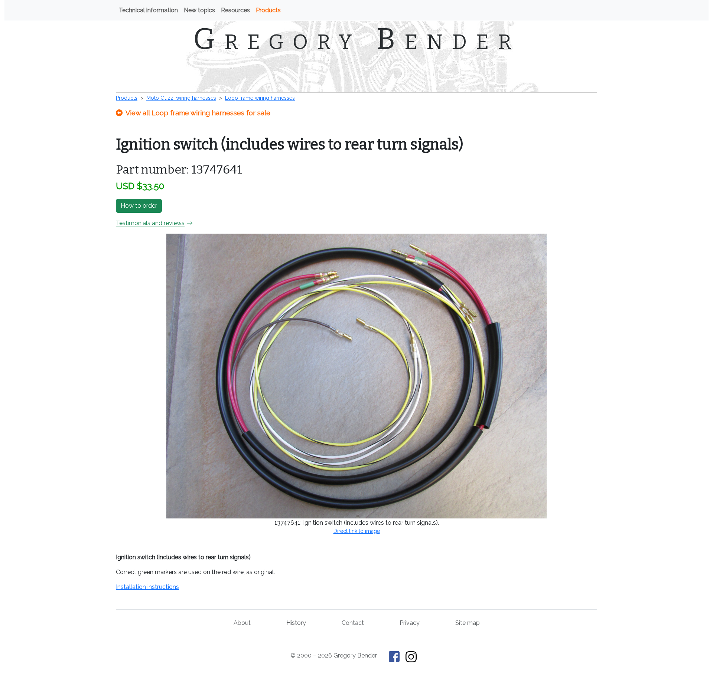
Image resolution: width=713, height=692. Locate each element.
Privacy (410, 622)
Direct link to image (356, 531)
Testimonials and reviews (150, 223)
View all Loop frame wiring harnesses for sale (198, 113)
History (296, 622)
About (242, 622)
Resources (235, 10)
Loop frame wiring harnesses (260, 98)
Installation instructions (147, 586)
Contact (353, 622)
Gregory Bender (356, 39)
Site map (467, 622)
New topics (199, 10)
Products (268, 10)
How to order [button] (139, 205)
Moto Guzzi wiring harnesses (181, 98)
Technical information (148, 10)
